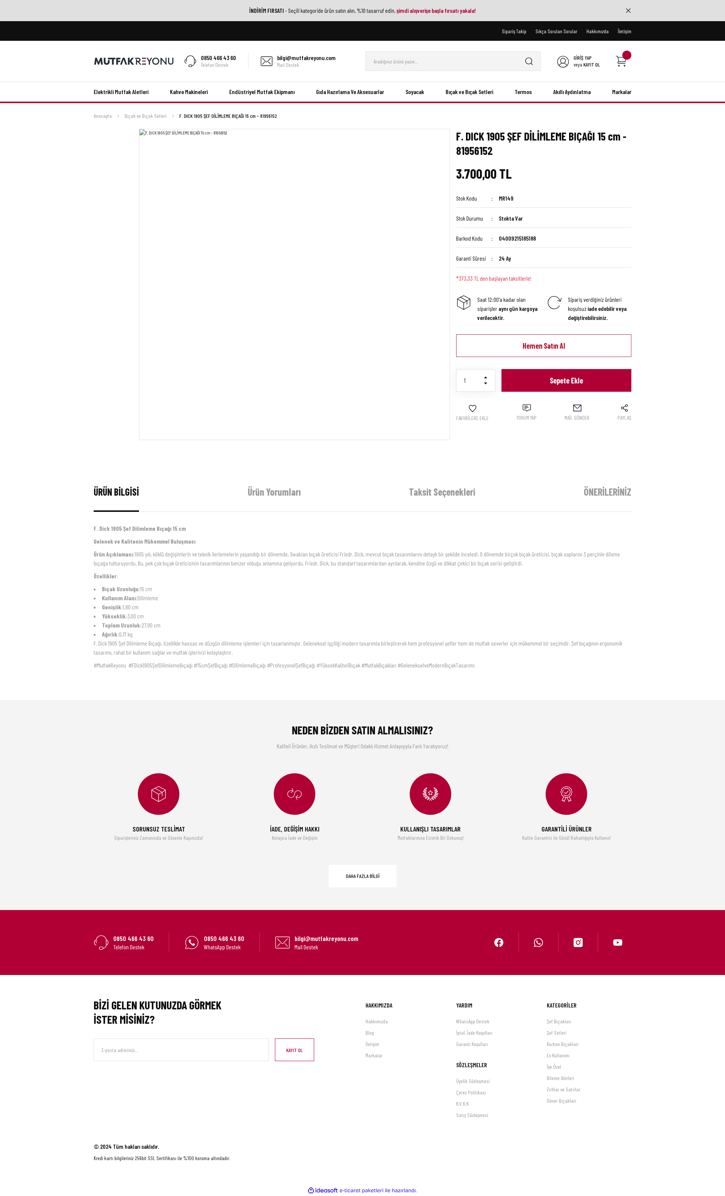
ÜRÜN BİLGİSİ (116, 492)
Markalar (374, 1055)
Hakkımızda (377, 1021)
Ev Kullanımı (558, 1055)
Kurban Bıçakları (562, 1044)
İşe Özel (554, 1066)
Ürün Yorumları (274, 492)
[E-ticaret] (361, 1190)
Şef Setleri (556, 1032)
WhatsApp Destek (472, 1021)
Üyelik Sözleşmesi (473, 1081)
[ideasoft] (323, 1190)
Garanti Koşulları (472, 1044)
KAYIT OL (294, 1050)
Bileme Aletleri (560, 1078)
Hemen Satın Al (544, 345)
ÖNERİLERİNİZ (607, 492)
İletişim (372, 1044)
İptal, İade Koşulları (474, 1032)
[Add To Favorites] (472, 413)
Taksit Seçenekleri (442, 492)
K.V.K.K (462, 1103)
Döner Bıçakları (561, 1100)
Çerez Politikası (471, 1092)
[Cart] (621, 61)
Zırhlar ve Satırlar (563, 1089)
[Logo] (134, 60)
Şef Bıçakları (559, 1021)
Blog (370, 1032)
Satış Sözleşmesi (472, 1115)
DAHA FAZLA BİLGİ (362, 876)
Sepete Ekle (566, 380)
